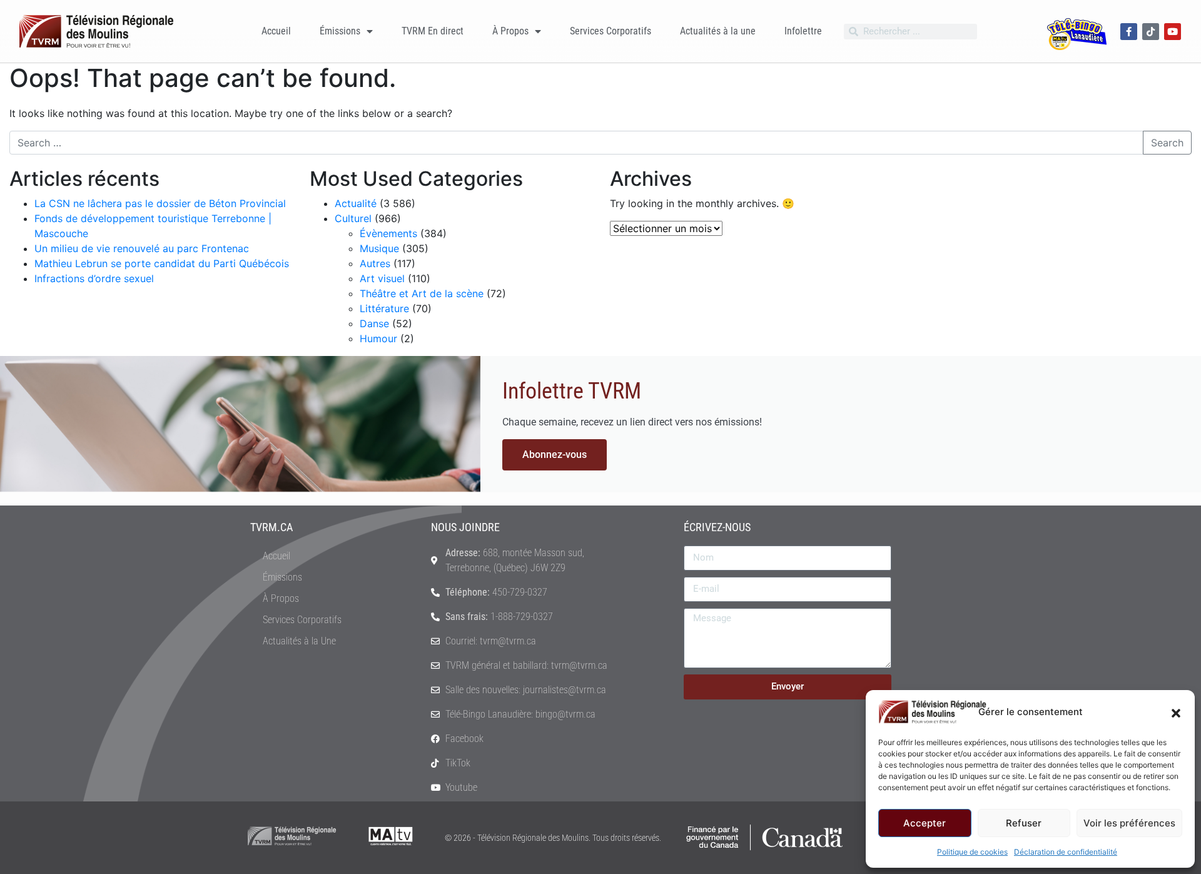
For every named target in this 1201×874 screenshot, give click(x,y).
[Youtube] (1172, 31)
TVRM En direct (433, 31)
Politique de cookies (972, 851)
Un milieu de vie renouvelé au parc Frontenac (141, 248)
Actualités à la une (718, 31)
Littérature (384, 308)
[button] (1176, 712)
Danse (374, 323)
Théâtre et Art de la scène (422, 293)
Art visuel (382, 278)
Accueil (276, 31)
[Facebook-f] (1128, 31)
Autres (375, 263)
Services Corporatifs (610, 31)
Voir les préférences (1129, 823)
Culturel (353, 218)
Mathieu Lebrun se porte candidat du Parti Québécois (161, 263)
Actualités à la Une (299, 641)
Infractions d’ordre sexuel (94, 278)
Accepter (924, 823)
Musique (379, 248)
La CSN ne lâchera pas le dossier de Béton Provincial (160, 203)
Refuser (1023, 823)
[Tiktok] (1150, 31)
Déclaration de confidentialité (1065, 851)
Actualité (356, 203)
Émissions (340, 31)
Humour (378, 338)
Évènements (388, 233)
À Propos (510, 31)
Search (1167, 142)
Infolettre (803, 31)
